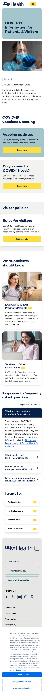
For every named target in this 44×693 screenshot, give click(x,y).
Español (7, 79)
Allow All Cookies (22, 675)
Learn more (22, 150)
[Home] (13, 4)
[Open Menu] (40, 4)
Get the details (22, 239)
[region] (22, 660)
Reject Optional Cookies (22, 688)
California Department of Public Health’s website (21, 443)
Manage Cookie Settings (22, 681)
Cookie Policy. (21, 670)
